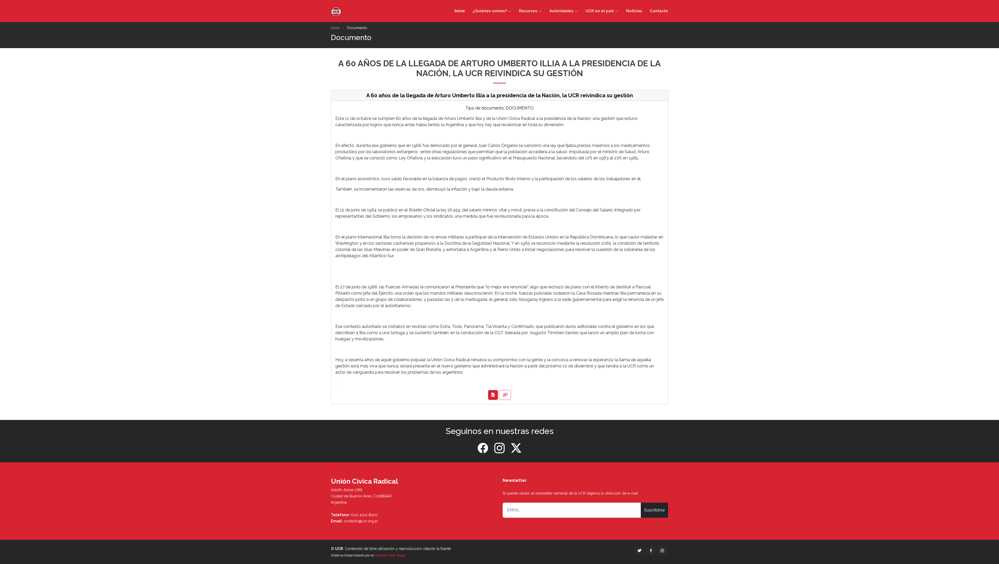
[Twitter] (516, 448)
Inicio (459, 11)
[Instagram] (499, 448)
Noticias (634, 11)
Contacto (659, 11)
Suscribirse (654, 510)
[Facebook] (483, 448)
